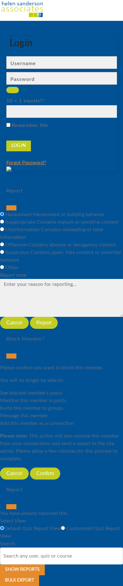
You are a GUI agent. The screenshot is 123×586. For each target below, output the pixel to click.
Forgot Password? (26, 162)
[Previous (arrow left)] (11, 293)
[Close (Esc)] (11, 207)
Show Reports (22, 569)
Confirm (45, 473)
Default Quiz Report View (32, 528)
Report (43, 322)
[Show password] (12, 90)
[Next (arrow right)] (112, 293)
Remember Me (30, 125)
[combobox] (4, 556)
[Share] (88, 7)
